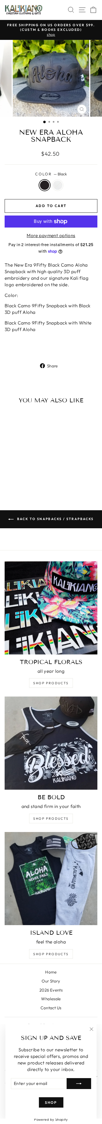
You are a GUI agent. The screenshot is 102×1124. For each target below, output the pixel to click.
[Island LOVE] (51, 878)
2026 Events (51, 990)
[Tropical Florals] (51, 607)
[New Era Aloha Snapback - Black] (19, 478)
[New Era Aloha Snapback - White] (25, 478)
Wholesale (51, 998)
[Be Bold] (51, 743)
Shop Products (51, 683)
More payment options (51, 235)
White (57, 185)
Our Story (51, 981)
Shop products (51, 818)
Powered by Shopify (51, 1119)
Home (51, 972)
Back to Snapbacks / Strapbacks (55, 519)
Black (44, 185)
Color (51, 174)
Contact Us (51, 1007)
